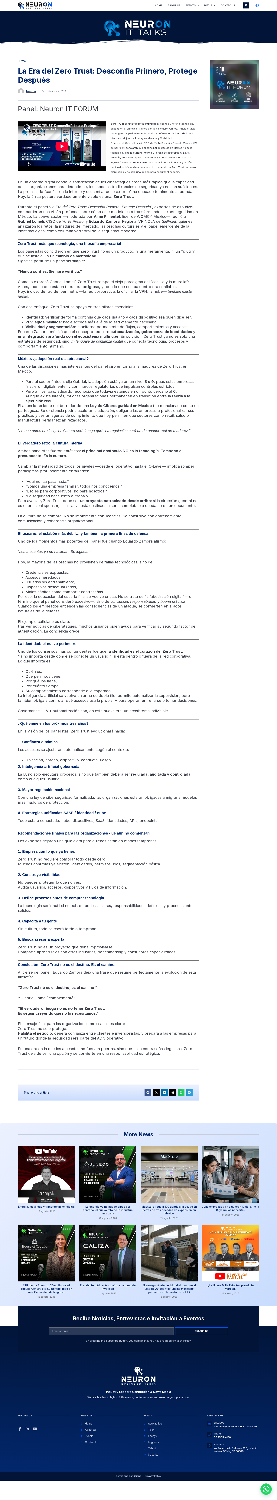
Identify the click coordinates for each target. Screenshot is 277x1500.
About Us (174, 5)
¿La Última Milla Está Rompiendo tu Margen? (230, 1287)
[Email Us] (209, 1423)
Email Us (219, 1422)
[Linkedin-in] (27, 1429)
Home (158, 5)
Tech (24, 61)
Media (208, 5)
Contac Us (228, 5)
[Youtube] (35, 1429)
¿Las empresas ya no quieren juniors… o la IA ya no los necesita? (230, 1208)
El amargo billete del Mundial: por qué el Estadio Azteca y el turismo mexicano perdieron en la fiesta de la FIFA (169, 1289)
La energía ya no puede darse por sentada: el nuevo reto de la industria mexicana (108, 1210)
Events (191, 5)
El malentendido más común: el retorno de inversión (108, 1287)
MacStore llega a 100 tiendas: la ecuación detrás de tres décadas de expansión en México (169, 1210)
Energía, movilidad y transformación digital (46, 1206)
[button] (246, 5)
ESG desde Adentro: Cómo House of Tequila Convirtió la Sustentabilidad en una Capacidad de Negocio (46, 1289)
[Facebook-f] (20, 1429)
